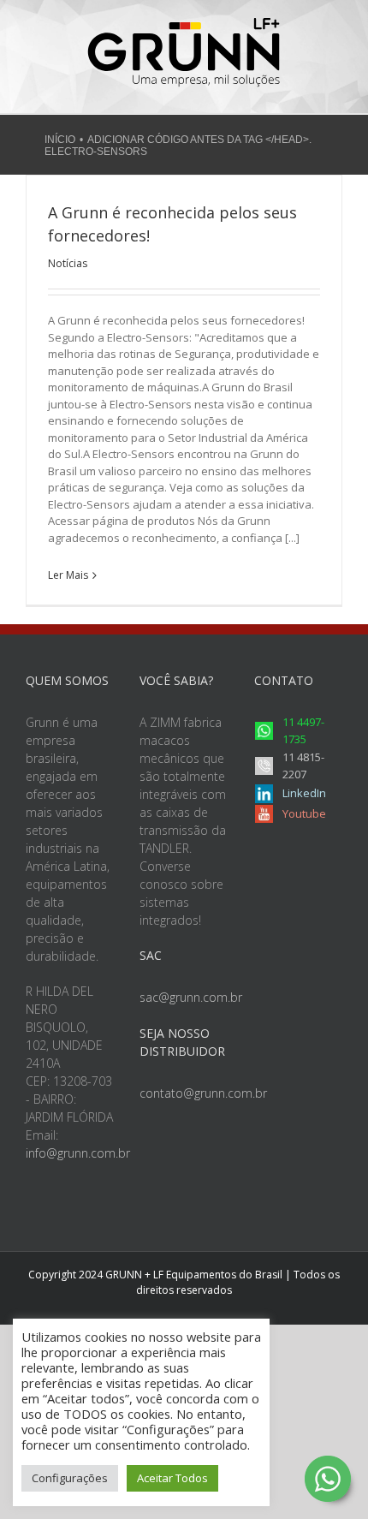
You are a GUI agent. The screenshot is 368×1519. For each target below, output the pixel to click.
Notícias (67, 263)
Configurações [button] (70, 1478)
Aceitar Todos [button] (172, 1478)
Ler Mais (68, 575)
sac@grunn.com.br (190, 997)
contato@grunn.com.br (203, 1093)
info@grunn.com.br (78, 1153)
